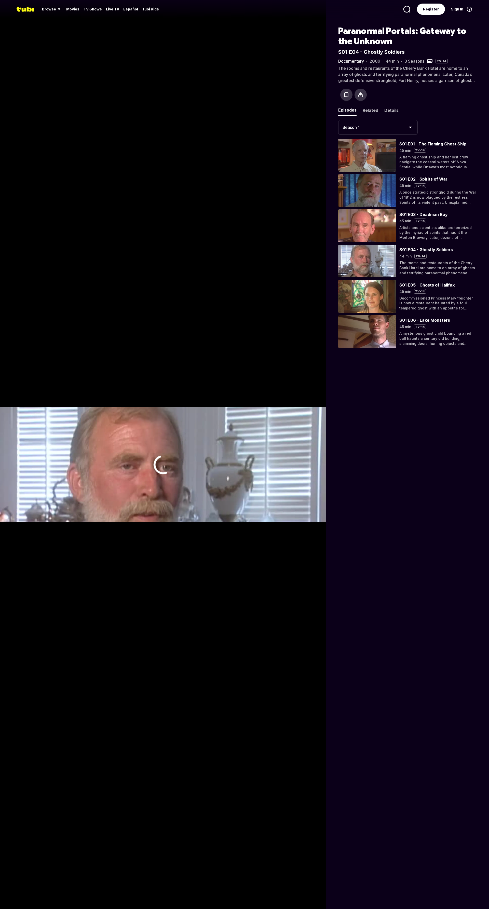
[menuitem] (52, 9)
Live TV (112, 9)
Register (431, 9)
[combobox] (377, 127)
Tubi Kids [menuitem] (150, 9)
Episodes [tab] (347, 110)
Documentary (351, 61)
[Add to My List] (346, 95)
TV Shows (93, 9)
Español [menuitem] (130, 9)
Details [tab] (391, 110)
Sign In (457, 9)
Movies (72, 9)
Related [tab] (370, 110)
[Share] (361, 95)
